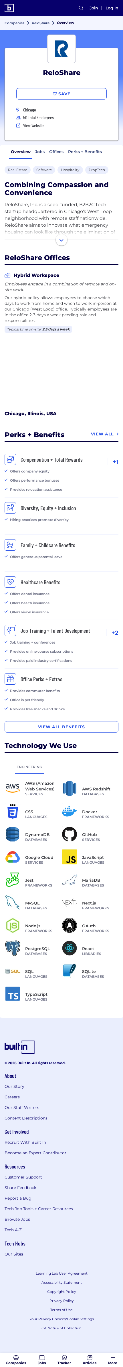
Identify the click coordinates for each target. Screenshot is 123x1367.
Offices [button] (56, 151)
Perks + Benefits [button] (85, 151)
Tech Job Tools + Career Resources (39, 1208)
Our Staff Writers (22, 1107)
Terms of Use (61, 1310)
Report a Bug (18, 1198)
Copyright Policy (61, 1291)
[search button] (81, 8)
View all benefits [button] (61, 726)
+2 (115, 632)
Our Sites (14, 1254)
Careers (12, 1097)
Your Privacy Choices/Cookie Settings (61, 1319)
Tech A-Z (13, 1229)
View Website (33, 125)
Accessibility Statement (61, 1282)
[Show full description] (61, 240)
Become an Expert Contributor (35, 1152)
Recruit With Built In (25, 1142)
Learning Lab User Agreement (62, 1273)
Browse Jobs (17, 1219)
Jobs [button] (40, 151)
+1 (115, 461)
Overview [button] (21, 151)
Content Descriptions (26, 1118)
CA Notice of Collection (61, 1328)
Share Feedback (20, 1187)
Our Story (14, 1086)
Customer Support (23, 1177)
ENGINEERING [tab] (29, 767)
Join (94, 8)
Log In (112, 8)
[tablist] (61, 767)
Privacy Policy (61, 1301)
